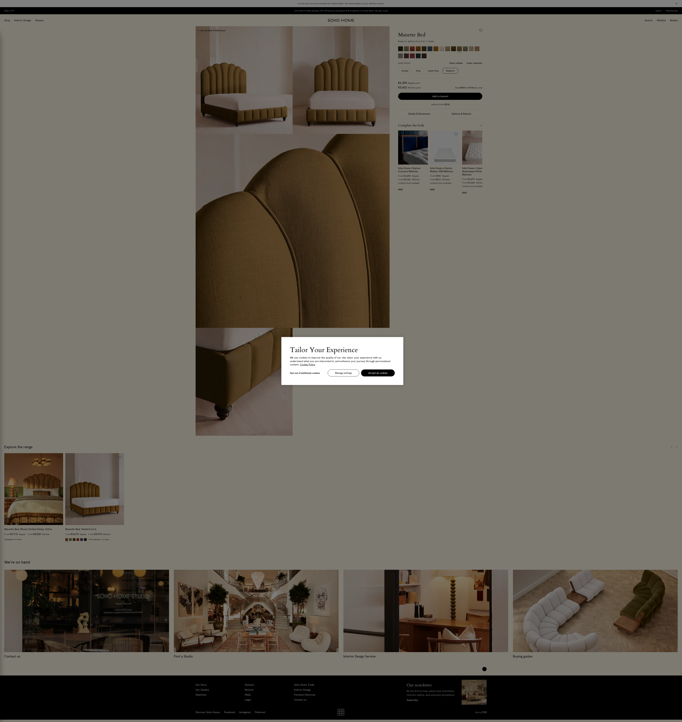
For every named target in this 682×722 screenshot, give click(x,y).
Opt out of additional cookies (305, 373)
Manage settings (343, 372)
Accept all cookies (377, 372)
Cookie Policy (307, 364)
